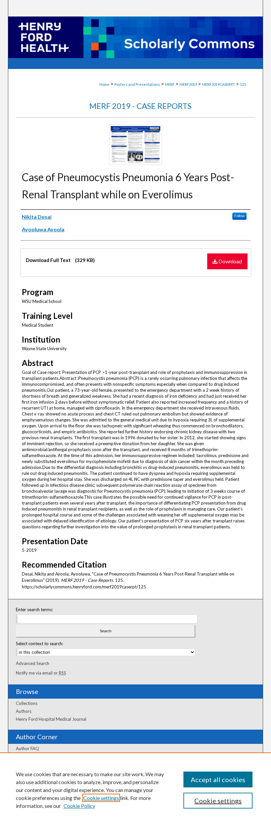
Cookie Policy (79, 806)
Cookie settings (101, 798)
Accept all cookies (218, 779)
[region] (135, 789)
